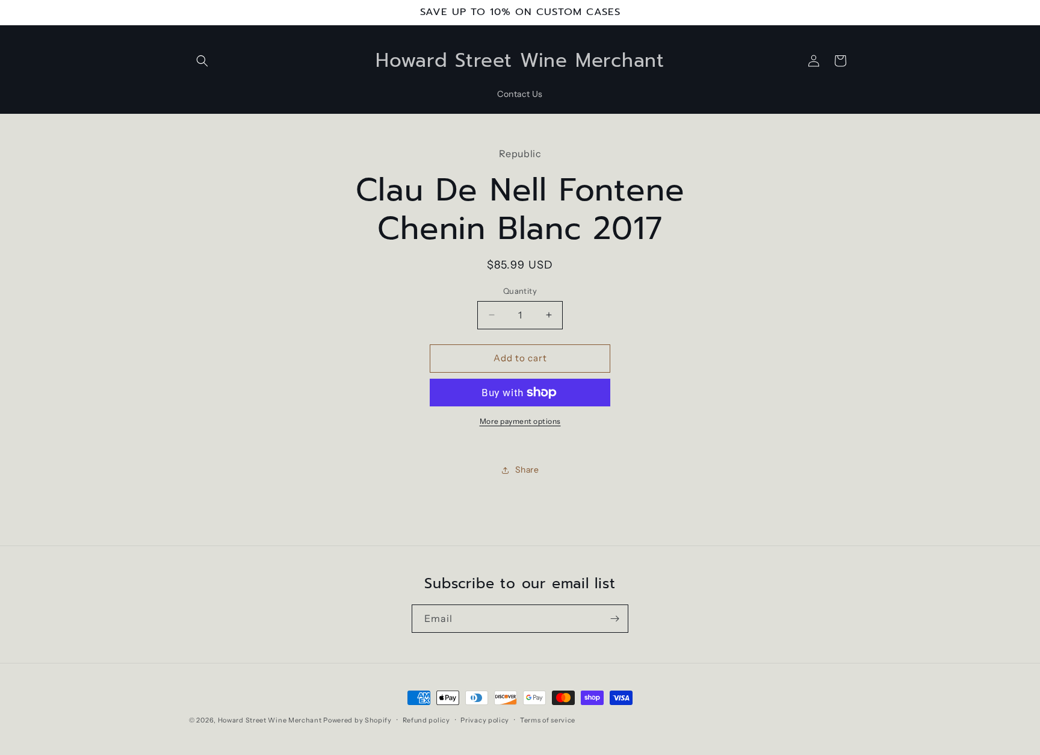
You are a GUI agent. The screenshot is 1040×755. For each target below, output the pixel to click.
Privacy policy (484, 720)
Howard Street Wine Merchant (270, 720)
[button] (202, 61)
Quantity (520, 291)
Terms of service (547, 720)
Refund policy (426, 720)
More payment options (520, 421)
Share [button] (527, 469)
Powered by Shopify (357, 720)
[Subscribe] (614, 618)
